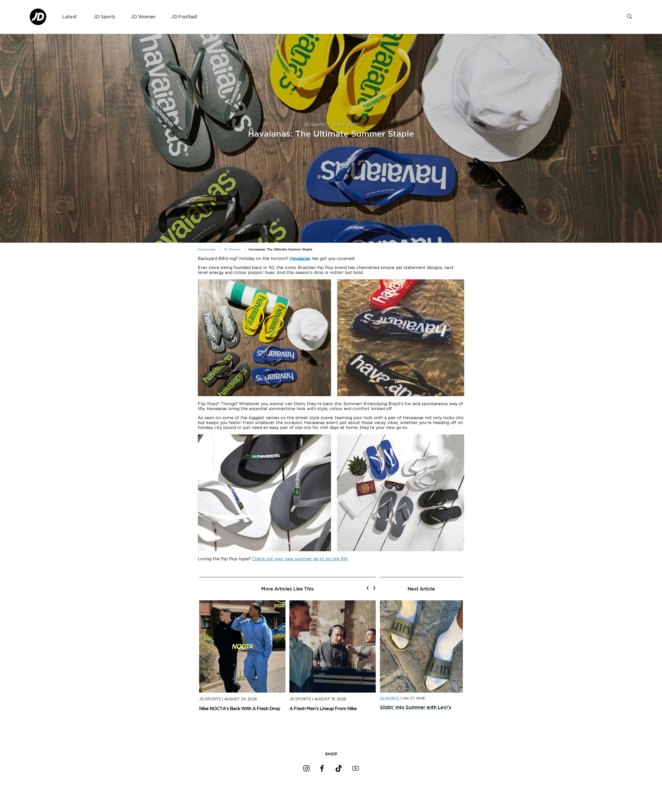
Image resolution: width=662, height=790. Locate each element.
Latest (69, 17)
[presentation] (367, 587)
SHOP (331, 753)
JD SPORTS (389, 698)
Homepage (207, 249)
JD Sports (104, 17)
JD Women (143, 17)
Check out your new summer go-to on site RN (299, 559)
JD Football (184, 17)
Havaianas (300, 259)
